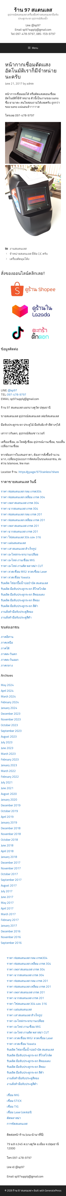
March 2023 (8, 754)
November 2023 (11, 719)
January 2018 (9, 857)
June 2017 (7, 897)
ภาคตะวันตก (9, 654)
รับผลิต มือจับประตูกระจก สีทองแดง (23, 594)
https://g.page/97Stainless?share (39, 472)
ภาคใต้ (5, 648)
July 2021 (7, 782)
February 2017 (10, 920)
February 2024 (10, 702)
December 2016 (10, 931)
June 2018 (7, 845)
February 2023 (10, 759)
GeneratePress (53, 1190)
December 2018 (10, 828)
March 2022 (8, 771)
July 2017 (7, 891)
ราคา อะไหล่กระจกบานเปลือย (19, 554)
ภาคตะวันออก (9, 660)
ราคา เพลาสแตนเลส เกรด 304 (20, 503)
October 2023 (9, 725)
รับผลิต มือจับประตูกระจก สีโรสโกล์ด (23, 589)
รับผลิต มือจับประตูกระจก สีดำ (19, 606)
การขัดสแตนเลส (17, 1124)
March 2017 (8, 914)
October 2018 (9, 839)
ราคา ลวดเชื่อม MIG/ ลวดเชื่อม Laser (24, 571)
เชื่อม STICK (14, 1101)
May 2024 (7, 685)
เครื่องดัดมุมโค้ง (19, 259)
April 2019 (7, 817)
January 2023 (9, 765)
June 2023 (7, 748)
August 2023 (9, 736)
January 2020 (9, 799)
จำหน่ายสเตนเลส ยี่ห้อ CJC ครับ (29, 254)
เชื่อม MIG (13, 1095)
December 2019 (10, 805)
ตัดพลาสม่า (14, 1118)
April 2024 (7, 691)
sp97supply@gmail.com (37, 29)
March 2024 (8, 696)
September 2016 (11, 943)
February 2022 (10, 776)
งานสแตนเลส (18, 248)
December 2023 (10, 713)
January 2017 (9, 925)
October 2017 (9, 874)
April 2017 (7, 908)
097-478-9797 (25, 34)
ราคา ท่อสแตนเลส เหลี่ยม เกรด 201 (23, 520)
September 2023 (11, 731)
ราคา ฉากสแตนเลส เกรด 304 (19, 508)
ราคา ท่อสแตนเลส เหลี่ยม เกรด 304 (23, 497)
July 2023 (7, 742)
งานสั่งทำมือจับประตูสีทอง (17, 612)
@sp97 (36, 25)
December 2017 (10, 862)
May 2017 (7, 902)
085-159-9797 (46, 34)
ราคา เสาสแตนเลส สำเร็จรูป (18, 549)
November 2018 (11, 834)
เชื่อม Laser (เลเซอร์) (19, 1112)
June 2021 (7, 788)
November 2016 (11, 937)
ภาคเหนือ (7, 642)
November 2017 (11, 868)
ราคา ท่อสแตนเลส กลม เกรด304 (21, 491)
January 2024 (9, 708)
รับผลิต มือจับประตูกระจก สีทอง (20, 600)
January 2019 (9, 822)
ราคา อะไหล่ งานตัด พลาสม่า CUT (22, 566)
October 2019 (9, 811)
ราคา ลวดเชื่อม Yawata (15, 577)
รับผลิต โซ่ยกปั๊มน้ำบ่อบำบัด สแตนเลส (24, 583)
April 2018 (7, 851)
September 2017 (11, 880)
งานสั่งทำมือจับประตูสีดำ (16, 617)
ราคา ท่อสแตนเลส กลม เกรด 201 (21, 514)
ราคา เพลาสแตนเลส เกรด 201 (20, 526)
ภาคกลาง (7, 665)
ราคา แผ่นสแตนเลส (13, 543)
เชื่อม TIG (12, 1106)
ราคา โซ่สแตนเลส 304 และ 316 (21, 537)
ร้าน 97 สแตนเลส (33, 10)
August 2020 (9, 794)
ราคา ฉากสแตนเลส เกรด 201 (19, 531)
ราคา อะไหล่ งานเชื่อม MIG (18, 560)
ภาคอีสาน (7, 637)
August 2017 (9, 885)
